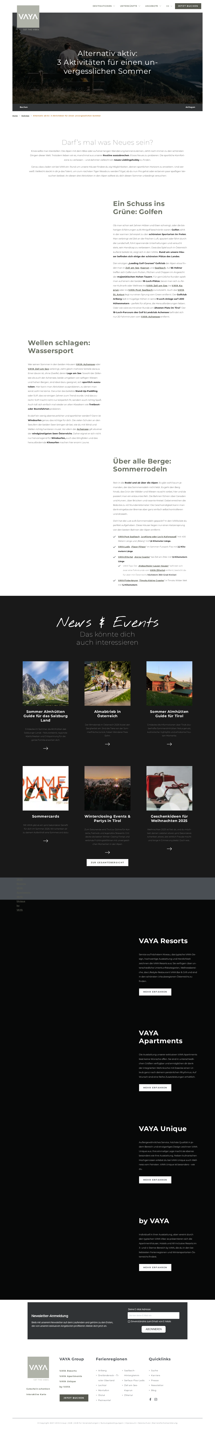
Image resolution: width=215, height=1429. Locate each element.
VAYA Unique (67, 1381)
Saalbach (160, 268)
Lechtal (102, 1385)
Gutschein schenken (38, 1389)
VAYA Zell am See (156, 285)
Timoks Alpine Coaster (151, 580)
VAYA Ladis (124, 547)
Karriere (155, 1375)
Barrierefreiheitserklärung (165, 1423)
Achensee (83, 429)
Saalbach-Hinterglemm (131, 1373)
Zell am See (132, 268)
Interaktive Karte (36, 1394)
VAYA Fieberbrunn (128, 580)
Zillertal (128, 1395)
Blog (153, 1390)
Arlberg (102, 1370)
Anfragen (190, 107)
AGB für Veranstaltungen (86, 1423)
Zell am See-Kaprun (131, 1387)
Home (15, 116)
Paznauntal (104, 1400)
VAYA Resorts (68, 1371)
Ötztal (101, 1395)
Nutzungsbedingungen (112, 1423)
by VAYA (64, 1387)
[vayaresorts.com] (28, 17)
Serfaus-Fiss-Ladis (134, 1380)
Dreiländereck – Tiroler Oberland (108, 1377)
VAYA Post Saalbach (140, 290)
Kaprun (144, 268)
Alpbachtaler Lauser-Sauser (154, 566)
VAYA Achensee (150, 316)
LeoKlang (146, 537)
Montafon (103, 1390)
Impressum (130, 1423)
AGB (70, 1423)
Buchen (24, 107)
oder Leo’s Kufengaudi (163, 537)
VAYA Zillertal (125, 557)
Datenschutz (144, 1423)
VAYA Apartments (70, 1376)
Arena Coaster (142, 557)
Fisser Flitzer (139, 547)
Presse (155, 1380)
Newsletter (157, 1385)
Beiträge (25, 116)
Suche (154, 1370)
